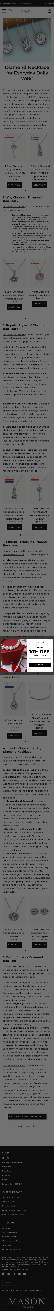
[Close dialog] (51, 641)
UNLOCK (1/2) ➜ (39, 665)
